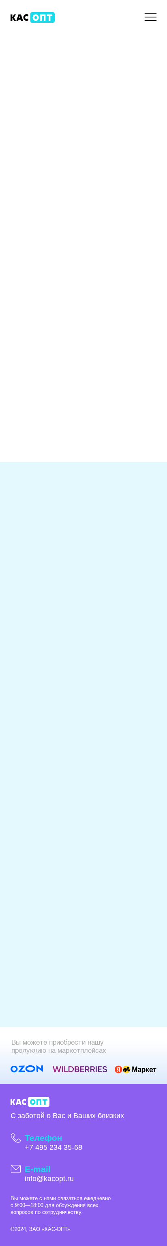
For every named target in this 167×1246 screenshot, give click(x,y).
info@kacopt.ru (49, 1179)
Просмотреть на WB (66, 708)
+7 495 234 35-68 (53, 1147)
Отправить (50, 436)
